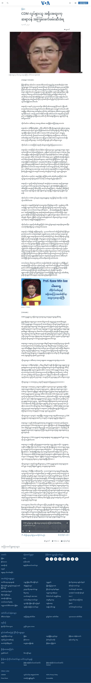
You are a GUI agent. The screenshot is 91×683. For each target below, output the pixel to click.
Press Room (4, 678)
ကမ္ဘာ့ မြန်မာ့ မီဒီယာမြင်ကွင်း (31, 582)
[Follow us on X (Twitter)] (51, 559)
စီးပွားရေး (26, 593)
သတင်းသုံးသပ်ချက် (6, 591)
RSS (24, 558)
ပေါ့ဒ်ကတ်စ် (26, 562)
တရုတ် (3, 569)
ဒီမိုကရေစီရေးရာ (5, 595)
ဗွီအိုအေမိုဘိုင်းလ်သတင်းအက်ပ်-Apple (32, 664)
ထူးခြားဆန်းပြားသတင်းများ (31, 607)
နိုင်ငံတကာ (4, 562)
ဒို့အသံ (70, 603)
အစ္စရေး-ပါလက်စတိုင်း (7, 572)
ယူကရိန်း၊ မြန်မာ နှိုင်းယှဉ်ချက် (32, 603)
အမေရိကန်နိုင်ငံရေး (6, 598)
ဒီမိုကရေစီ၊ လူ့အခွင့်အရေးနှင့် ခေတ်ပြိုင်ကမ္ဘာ (10, 587)
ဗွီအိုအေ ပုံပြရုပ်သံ (51, 643)
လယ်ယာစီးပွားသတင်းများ (31, 600)
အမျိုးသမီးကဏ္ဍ (50, 607)
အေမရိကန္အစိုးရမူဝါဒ (29, 678)
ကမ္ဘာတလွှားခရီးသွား (51, 593)
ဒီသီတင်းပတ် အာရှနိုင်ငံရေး (53, 596)
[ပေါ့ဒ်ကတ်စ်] (72, 559)
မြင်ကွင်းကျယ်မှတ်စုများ (52, 589)
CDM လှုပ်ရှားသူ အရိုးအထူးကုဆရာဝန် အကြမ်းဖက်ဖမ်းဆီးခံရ (42, 523)
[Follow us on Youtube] (55, 559)
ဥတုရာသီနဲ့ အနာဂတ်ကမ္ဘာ (30, 589)
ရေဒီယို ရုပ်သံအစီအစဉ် (7, 639)
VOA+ (2, 663)
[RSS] (68, 559)
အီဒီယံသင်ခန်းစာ (5, 616)
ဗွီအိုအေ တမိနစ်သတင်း (75, 636)
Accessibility (49, 678)
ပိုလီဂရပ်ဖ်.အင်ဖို (50, 639)
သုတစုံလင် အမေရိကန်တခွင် (76, 593)
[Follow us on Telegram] (64, 559)
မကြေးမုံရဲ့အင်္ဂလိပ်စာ (29, 616)
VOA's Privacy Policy (52, 674)
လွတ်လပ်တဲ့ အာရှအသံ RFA (31, 674)
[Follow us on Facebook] (47, 559)
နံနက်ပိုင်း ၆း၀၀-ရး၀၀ (7, 626)
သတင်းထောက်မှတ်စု (6, 602)
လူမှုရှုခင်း (48, 582)
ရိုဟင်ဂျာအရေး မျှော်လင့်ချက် (77, 582)
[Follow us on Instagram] (59, 559)
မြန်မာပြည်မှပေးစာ (51, 585)
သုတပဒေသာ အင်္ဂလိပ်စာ (75, 616)
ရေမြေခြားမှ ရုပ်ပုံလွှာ (51, 636)
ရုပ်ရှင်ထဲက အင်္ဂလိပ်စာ (52, 616)
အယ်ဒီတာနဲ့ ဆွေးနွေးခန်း (7, 582)
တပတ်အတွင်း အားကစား (30, 596)
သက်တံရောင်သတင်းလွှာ (75, 607)
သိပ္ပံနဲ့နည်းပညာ (28, 585)
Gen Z (70, 596)
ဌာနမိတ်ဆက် (4, 653)
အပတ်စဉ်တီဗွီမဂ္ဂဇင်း (6, 643)
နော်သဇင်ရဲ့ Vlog (73, 639)
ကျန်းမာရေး (49, 603)
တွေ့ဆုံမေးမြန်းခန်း (29, 643)
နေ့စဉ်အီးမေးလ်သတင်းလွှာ (30, 565)
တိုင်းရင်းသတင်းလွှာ (74, 585)
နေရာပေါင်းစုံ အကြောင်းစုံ (75, 600)
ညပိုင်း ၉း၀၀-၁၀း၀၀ (29, 626)
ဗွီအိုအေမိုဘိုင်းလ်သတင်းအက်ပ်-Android (54, 664)
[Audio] (70, 3)
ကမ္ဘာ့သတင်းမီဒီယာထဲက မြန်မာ (9, 605)
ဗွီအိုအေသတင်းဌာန (30, 525)
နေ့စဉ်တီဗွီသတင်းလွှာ (6, 636)
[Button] (67, 29)
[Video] (75, 3)
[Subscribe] (76, 559)
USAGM (3, 674)
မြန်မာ (23, 9)
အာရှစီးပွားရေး (50, 600)
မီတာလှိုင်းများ (27, 653)
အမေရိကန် (4, 565)
